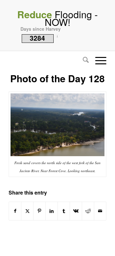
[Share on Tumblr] (64, 211)
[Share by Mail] (100, 211)
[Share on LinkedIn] (51, 211)
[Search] (82, 60)
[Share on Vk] (76, 211)
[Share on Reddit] (88, 211)
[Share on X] (27, 211)
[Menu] (97, 60)
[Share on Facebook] (15, 211)
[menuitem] (82, 60)
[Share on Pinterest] (39, 211)
